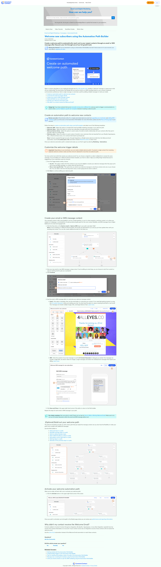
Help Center (88, 2)
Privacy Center (93, 565)
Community (81, 2)
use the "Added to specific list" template (66, 108)
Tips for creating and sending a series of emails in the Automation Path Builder (67, 555)
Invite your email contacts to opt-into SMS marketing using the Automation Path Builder (70, 558)
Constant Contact (85, 565)
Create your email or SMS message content (58, 97)
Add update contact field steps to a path (60, 437)
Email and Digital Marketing (52, 33)
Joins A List (52, 532)
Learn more (91, 304)
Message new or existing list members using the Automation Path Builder (66, 557)
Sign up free (150, 2)
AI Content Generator (57, 303)
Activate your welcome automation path (57, 100)
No (63, 545)
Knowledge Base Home (72, 2)
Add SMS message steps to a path (59, 432)
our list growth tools (82, 88)
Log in (157, 2)
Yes (47, 545)
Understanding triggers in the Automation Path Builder (61, 553)
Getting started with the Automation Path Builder (60, 552)
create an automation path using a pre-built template (69, 125)
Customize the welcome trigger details (57, 95)
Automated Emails (72, 33)
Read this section (84, 139)
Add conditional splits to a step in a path (60, 435)
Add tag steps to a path (56, 439)
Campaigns (63, 33)
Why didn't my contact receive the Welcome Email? (60, 102)
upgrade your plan (60, 49)
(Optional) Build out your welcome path (57, 99)
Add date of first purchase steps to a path (61, 440)
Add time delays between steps (58, 434)
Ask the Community (50, 539)
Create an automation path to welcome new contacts (61, 94)
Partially (55, 545)
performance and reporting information (102, 519)
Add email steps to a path (56, 430)
